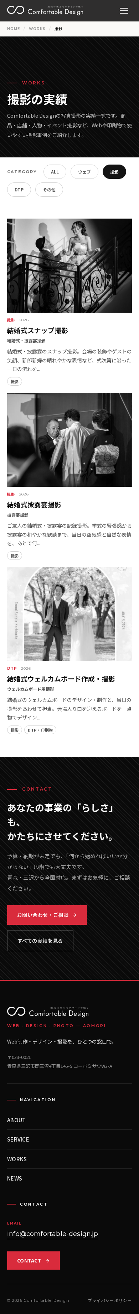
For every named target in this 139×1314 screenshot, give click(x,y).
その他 (49, 189)
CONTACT (29, 1260)
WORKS (37, 28)
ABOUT (16, 1120)
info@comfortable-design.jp (52, 1234)
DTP (19, 189)
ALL (55, 171)
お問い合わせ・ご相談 (42, 914)
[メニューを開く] (124, 11)
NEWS (14, 1178)
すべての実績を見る (40, 940)
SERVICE (18, 1139)
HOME (13, 28)
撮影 (114, 171)
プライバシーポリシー (110, 1300)
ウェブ (84, 171)
